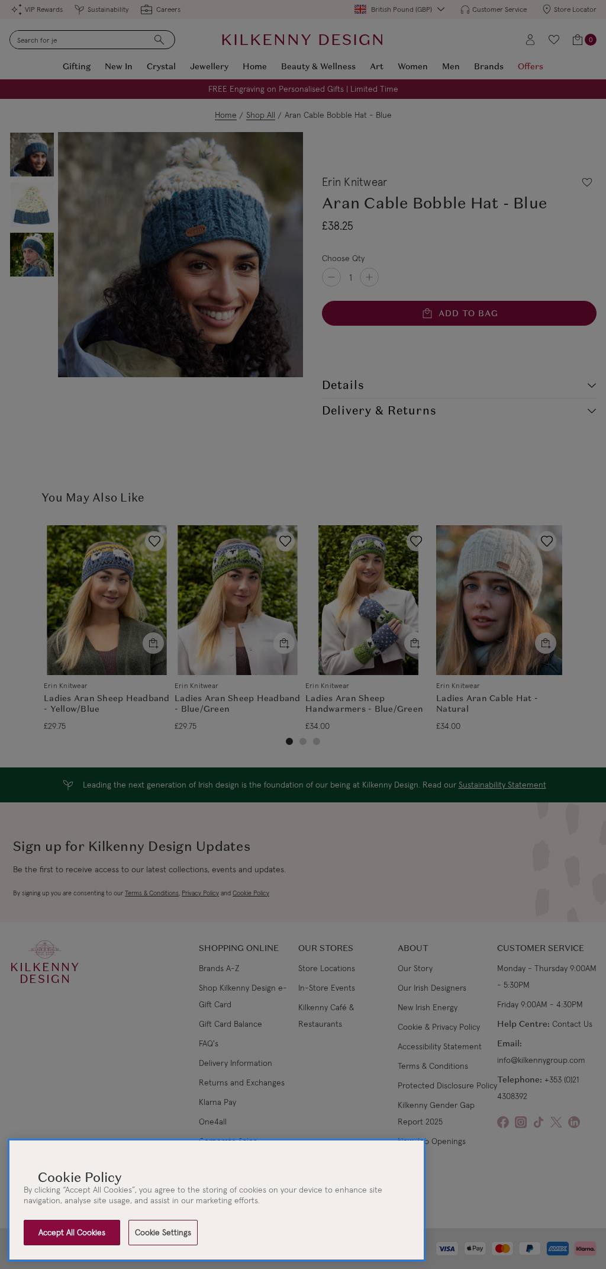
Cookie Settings (163, 1232)
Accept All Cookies (71, 1232)
